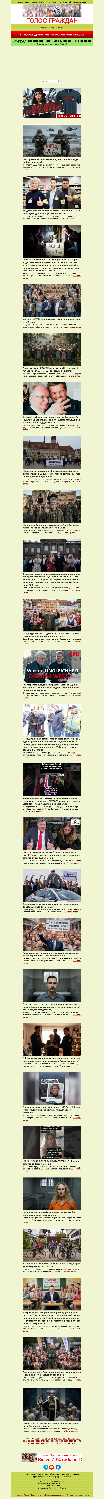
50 (47, 1443)
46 (37, 1443)
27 (42, 1441)
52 (52, 1443)
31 (52, 1441)
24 (34, 1441)
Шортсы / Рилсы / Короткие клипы (30, 1495)
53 (54, 1443)
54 (57, 1443)
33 (57, 1441)
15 (69, 1438)
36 (65, 1441)
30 (49, 1441)
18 (77, 1438)
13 (64, 1438)
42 (80, 1441)
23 (32, 1441)
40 (75, 1441)
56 (62, 1443)
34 (60, 1441)
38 (70, 1441)
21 (27, 1441)
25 (37, 1441)
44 (32, 1443)
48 (42, 1443)
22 (29, 1441)
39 (72, 1441)
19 (79, 1438)
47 (39, 1443)
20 (24, 1441)
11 (59, 1438)
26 (39, 1441)
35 (62, 1441)
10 (56, 1438)
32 (55, 1441)
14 (66, 1438)
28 (44, 1441)
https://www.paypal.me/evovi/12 (58, 1476)
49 (44, 1443)
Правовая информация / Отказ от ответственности (67, 1495)
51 (49, 1443)
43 (29, 1443)
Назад (37, 1438)
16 (71, 1438)
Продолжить (70, 1443)
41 (77, 1441)
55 (59, 1443)
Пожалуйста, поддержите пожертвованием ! (52, 35)
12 (61, 1438)
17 (74, 1438)
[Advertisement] (52, 62)
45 (34, 1443)
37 (67, 1441)
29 (47, 1441)
